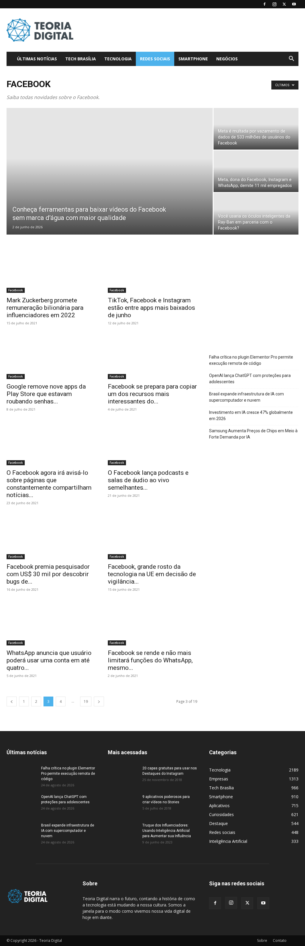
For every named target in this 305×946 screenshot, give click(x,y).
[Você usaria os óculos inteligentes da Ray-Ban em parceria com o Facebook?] (256, 214)
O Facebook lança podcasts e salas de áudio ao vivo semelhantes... (148, 480)
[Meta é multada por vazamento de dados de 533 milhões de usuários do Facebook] (256, 129)
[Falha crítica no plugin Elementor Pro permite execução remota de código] (21, 776)
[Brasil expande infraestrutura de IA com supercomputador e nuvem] (21, 833)
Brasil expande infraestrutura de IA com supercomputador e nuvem (246, 397)
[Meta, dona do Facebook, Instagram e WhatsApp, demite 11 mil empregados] (256, 171)
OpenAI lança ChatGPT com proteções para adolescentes (250, 378)
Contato (280, 940)
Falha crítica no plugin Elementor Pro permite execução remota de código (251, 360)
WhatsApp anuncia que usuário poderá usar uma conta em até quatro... (49, 660)
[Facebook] (264, 4)
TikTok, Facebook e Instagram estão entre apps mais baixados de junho (151, 308)
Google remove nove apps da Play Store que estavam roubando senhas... (46, 394)
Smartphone (193, 59)
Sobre (262, 940)
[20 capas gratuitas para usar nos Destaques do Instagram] (123, 776)
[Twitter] (284, 4)
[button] (291, 59)
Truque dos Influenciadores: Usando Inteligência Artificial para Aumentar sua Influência (166, 830)
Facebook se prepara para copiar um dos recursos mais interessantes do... (152, 394)
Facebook (15, 290)
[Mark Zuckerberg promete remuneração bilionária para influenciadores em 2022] (51, 271)
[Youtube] (294, 4)
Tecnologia (118, 59)
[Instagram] (274, 4)
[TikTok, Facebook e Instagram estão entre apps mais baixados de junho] (152, 271)
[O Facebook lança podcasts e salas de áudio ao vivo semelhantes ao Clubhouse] (152, 443)
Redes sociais (155, 59)
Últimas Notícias (37, 59)
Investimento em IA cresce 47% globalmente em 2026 (251, 415)
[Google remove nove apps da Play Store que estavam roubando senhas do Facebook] (51, 357)
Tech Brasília (80, 59)
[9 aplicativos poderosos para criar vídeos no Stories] (123, 804)
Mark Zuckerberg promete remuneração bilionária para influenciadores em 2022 (45, 308)
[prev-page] (12, 701)
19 (86, 701)
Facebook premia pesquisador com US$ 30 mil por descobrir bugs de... (48, 574)
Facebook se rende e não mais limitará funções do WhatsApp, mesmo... (150, 660)
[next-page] (99, 701)
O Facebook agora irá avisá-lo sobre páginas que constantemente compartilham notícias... (49, 484)
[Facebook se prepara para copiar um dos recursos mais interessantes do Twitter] (152, 357)
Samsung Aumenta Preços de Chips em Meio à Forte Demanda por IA (253, 433)
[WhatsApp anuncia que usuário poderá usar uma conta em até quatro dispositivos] (51, 623)
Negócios (227, 59)
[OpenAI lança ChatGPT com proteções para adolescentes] (21, 804)
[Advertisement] (190, 30)
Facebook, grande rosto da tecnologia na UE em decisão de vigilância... (152, 574)
